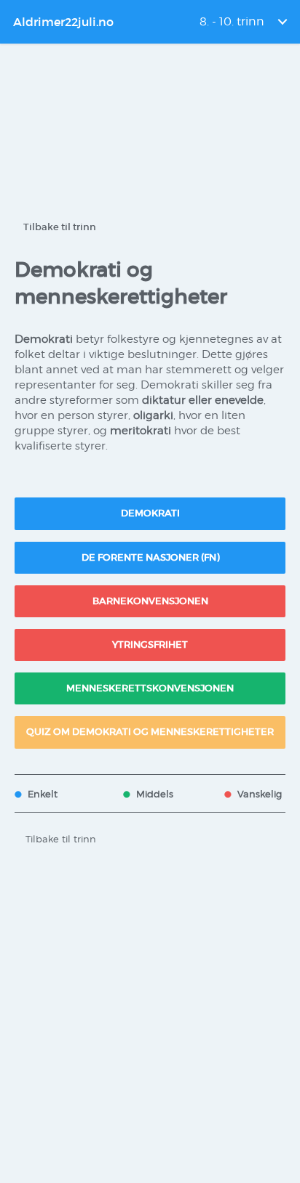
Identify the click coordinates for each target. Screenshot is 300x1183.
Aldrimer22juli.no (63, 22)
